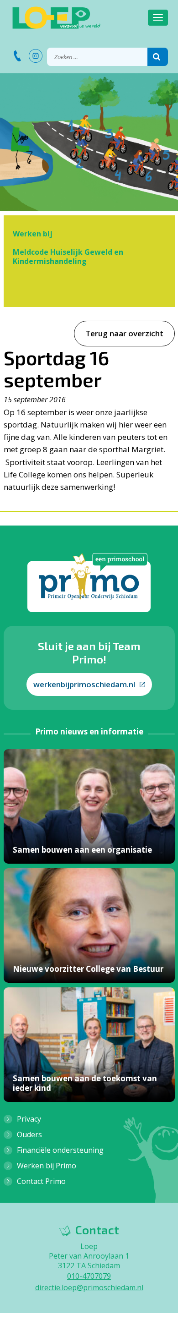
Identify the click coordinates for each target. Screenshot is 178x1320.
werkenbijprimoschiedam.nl (84, 684)
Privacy (29, 1119)
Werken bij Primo (46, 1166)
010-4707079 (89, 1276)
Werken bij (32, 233)
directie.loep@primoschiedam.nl (89, 1287)
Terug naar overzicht (124, 333)
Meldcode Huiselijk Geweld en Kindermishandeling (68, 256)
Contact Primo (41, 1181)
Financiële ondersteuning (60, 1150)
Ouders (29, 1134)
